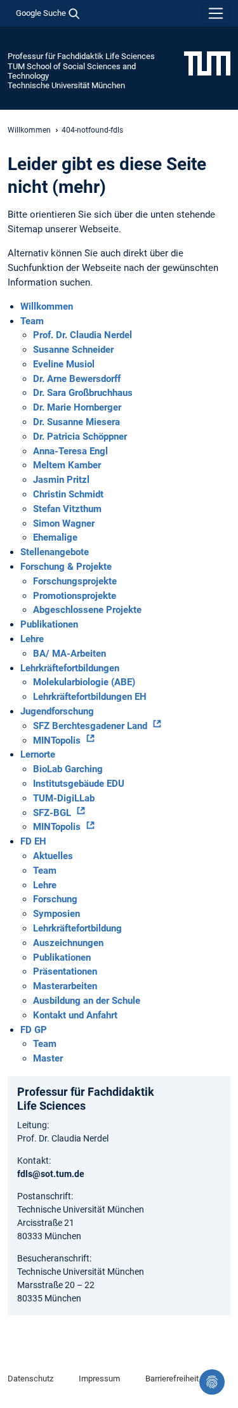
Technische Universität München (66, 85)
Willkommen (29, 130)
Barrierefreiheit (172, 1378)
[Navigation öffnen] (215, 13)
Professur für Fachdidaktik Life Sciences (81, 56)
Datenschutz (30, 1378)
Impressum (99, 1378)
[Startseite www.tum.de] (207, 63)
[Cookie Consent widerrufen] (212, 1382)
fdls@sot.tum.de (50, 1174)
